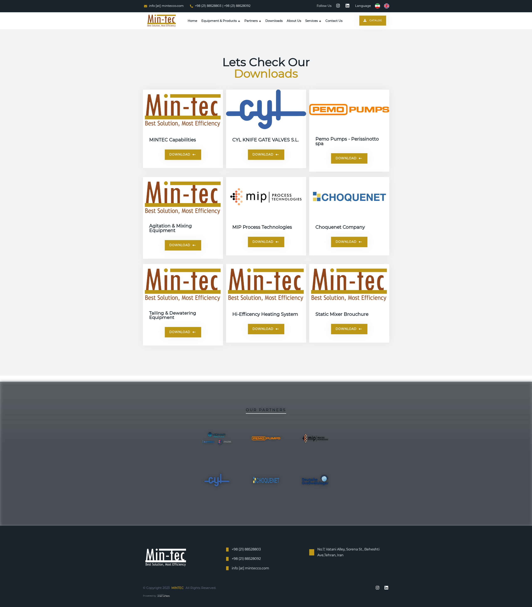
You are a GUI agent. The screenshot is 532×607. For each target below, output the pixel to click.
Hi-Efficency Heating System (265, 314)
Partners (251, 21)
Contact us (333, 21)
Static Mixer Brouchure (341, 314)
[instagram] (338, 6)
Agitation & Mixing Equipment (170, 228)
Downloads (274, 21)
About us (294, 21)
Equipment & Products (219, 21)
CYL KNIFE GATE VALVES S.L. (265, 140)
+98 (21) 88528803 (207, 6)
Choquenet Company (340, 227)
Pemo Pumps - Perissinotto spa (347, 141)
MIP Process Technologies (262, 227)
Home (192, 21)
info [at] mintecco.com (166, 6)
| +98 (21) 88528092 (236, 6)
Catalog (375, 20)
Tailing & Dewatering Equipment (172, 315)
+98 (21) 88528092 (246, 559)
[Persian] (377, 6)
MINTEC (177, 588)
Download (180, 154)
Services (311, 21)
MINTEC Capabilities (172, 140)
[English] (386, 6)
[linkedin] (347, 6)
